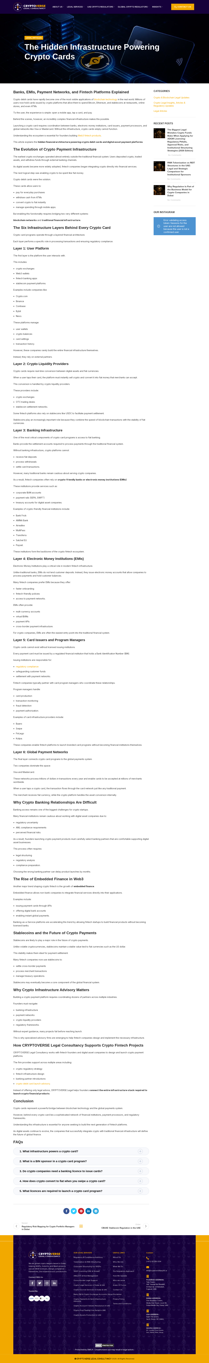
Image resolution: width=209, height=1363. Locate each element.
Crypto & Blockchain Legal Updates (171, 97)
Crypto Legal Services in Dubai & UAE (89, 1285)
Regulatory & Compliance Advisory (88, 1257)
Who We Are (118, 1262)
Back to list (81, 1226)
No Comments (174, 155)
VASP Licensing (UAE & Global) (87, 1271)
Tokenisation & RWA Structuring (87, 1262)
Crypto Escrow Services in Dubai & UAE (90, 1290)
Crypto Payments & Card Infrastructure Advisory (90, 1300)
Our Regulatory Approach (123, 1271)
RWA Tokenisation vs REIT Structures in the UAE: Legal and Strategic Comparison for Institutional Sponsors (181, 168)
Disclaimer (117, 1294)
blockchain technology (105, 99)
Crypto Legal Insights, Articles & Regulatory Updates (169, 104)
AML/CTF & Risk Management (86, 1276)
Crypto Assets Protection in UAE (87, 1315)
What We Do (118, 1266)
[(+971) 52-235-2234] (147, 1258)
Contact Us (117, 1290)
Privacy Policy (119, 1299)
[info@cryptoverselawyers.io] (147, 1267)
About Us (117, 1257)
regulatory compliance (27, 666)
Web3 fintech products (89, 135)
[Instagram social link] (47, 1283)
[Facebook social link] (66, 1211)
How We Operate (120, 1276)
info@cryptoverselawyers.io (156, 1271)
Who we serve (119, 1280)
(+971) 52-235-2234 (153, 1261)
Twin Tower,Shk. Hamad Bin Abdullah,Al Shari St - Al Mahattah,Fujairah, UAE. (155, 1284)
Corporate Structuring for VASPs (87, 1266)
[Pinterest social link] (81, 1211)
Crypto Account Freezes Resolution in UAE (92, 1306)
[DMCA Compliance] (104, 1345)
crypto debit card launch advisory (33, 1083)
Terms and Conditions (122, 1304)
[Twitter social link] (74, 1211)
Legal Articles (34, 38)
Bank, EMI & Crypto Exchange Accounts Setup (93, 1294)
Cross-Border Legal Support (86, 1280)
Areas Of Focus (119, 1285)
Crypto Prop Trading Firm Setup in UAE (90, 1310)
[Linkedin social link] (88, 1211)
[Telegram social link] (96, 1211)
